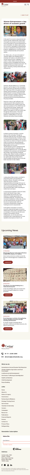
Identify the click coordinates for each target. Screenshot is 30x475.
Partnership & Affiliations (8, 399)
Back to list (25, 15)
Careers (4, 408)
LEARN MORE (8, 262)
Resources (4, 412)
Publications (5, 415)
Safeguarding (5, 426)
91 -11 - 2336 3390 (11, 353)
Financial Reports (6, 417)
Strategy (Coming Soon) (8, 401)
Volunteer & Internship (8, 405)
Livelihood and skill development (10, 373)
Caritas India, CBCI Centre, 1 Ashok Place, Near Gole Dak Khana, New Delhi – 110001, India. (7, 458)
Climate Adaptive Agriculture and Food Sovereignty (12, 370)
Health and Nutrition (7, 377)
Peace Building (6, 382)
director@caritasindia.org (13, 357)
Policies (4, 419)
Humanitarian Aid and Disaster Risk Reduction (14, 367)
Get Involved (5, 403)
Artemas (12, 470)
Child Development (7, 380)
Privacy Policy (5, 424)
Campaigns (5, 410)
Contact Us (5, 421)
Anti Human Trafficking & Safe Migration (12, 375)
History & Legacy (6, 394)
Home (3, 390)
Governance (5, 396)
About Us (4, 392)
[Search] (28, 5)
